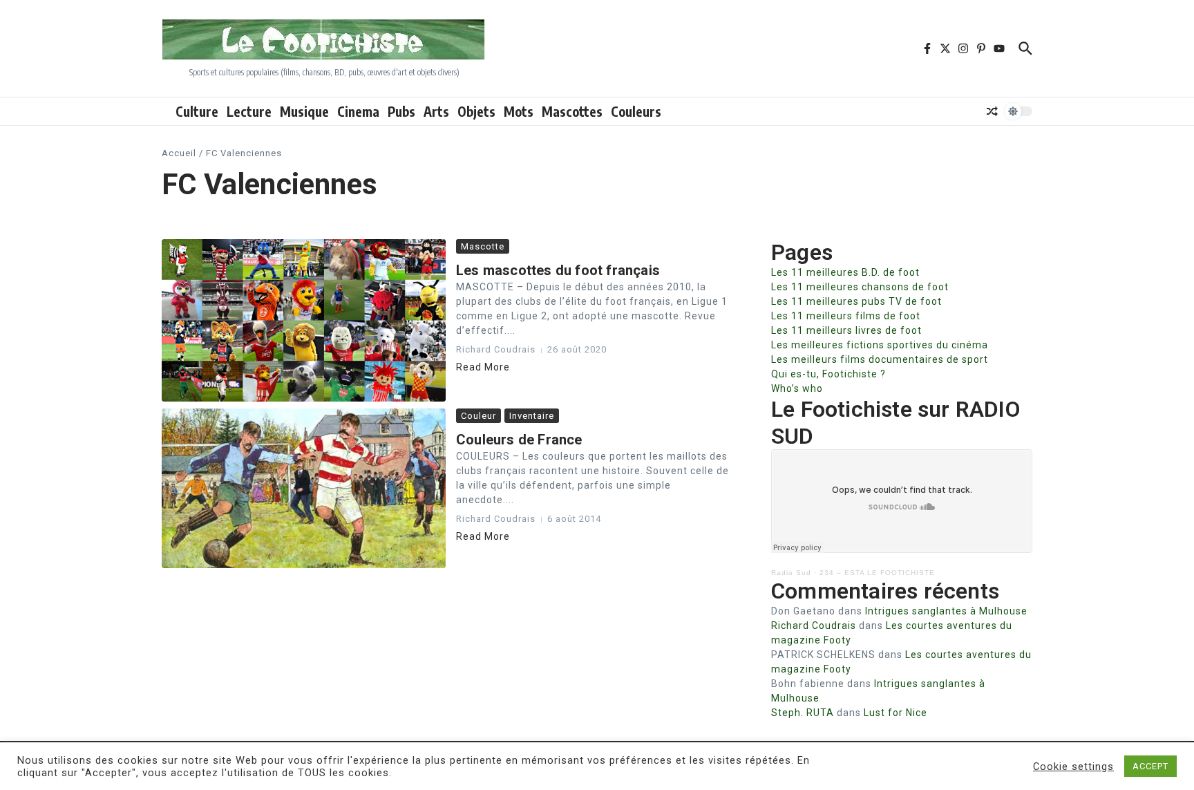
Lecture (249, 111)
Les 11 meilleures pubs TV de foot (856, 301)
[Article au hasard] (992, 111)
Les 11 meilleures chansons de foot (860, 286)
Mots (518, 111)
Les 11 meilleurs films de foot (845, 315)
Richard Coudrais (813, 625)
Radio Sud (791, 572)
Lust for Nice (895, 712)
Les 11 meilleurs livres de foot (846, 330)
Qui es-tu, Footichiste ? (828, 373)
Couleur (478, 416)
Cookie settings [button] (1073, 766)
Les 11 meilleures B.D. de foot (845, 272)
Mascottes (572, 111)
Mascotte (482, 246)
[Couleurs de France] (304, 488)
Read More (483, 367)
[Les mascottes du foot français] (304, 320)
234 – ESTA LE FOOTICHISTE (877, 572)
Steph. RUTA (802, 712)
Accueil (179, 153)
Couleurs (636, 111)
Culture (197, 111)
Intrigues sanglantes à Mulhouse (946, 611)
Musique (304, 111)
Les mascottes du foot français (558, 270)
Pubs (401, 111)
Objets (476, 111)
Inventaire (531, 416)
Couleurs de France (519, 439)
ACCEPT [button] (1150, 766)
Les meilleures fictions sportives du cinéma (879, 344)
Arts (436, 111)
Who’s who (797, 388)
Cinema (358, 111)
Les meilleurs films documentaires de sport (879, 359)
